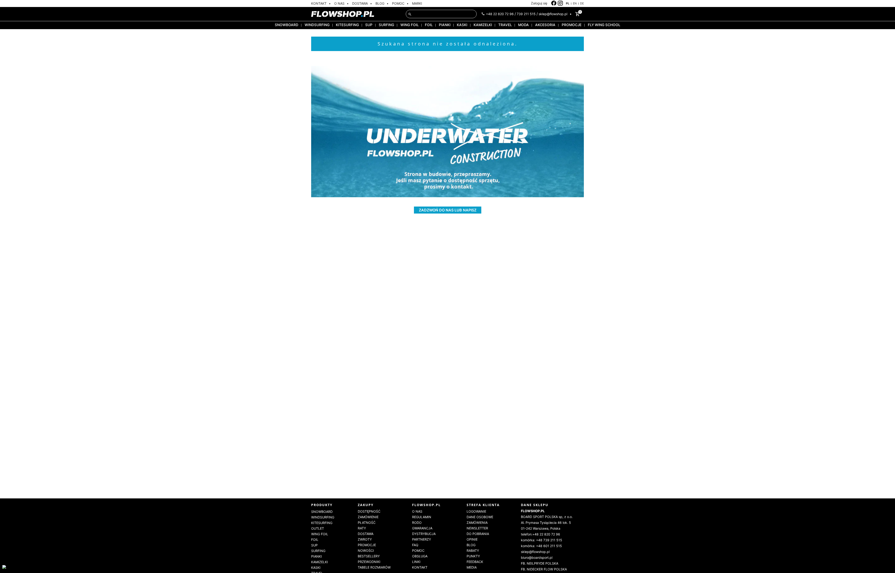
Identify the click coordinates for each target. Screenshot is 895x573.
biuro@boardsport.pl (536, 557)
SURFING (386, 25)
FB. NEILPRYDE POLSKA (539, 563)
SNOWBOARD (286, 25)
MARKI (417, 3)
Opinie (472, 539)
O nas (417, 511)
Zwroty (365, 539)
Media (472, 567)
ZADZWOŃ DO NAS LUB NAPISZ (447, 210)
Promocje (367, 545)
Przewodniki (369, 562)
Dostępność (369, 511)
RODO (417, 523)
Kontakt (419, 567)
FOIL (429, 25)
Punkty (473, 556)
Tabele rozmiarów (374, 567)
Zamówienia (477, 523)
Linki (416, 562)
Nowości (366, 550)
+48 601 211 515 (549, 546)
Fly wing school (604, 25)
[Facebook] (554, 3)
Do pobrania (478, 534)
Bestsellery (369, 556)
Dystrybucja (424, 534)
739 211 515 (526, 14)
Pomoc (418, 550)
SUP (368, 25)
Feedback (475, 562)
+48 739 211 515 (549, 540)
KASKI (462, 25)
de (582, 3)
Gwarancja (422, 528)
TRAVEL (505, 25)
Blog (471, 545)
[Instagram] (560, 3)
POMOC (398, 3)
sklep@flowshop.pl (553, 14)
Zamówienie (368, 517)
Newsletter (477, 528)
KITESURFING (347, 25)
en (575, 3)
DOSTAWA (360, 3)
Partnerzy (421, 539)
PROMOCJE (572, 25)
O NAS (339, 3)
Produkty (322, 505)
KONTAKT (319, 3)
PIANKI (445, 25)
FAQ (415, 545)
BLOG (379, 3)
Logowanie (476, 511)
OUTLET (317, 528)
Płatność (366, 523)
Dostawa (365, 534)
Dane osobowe (480, 517)
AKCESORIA (545, 25)
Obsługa (419, 556)
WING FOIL (409, 25)
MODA (523, 25)
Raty (362, 528)
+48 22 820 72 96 (500, 14)
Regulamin (421, 517)
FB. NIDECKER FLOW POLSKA (544, 569)
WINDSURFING (317, 25)
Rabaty (473, 550)
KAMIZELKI (483, 25)
